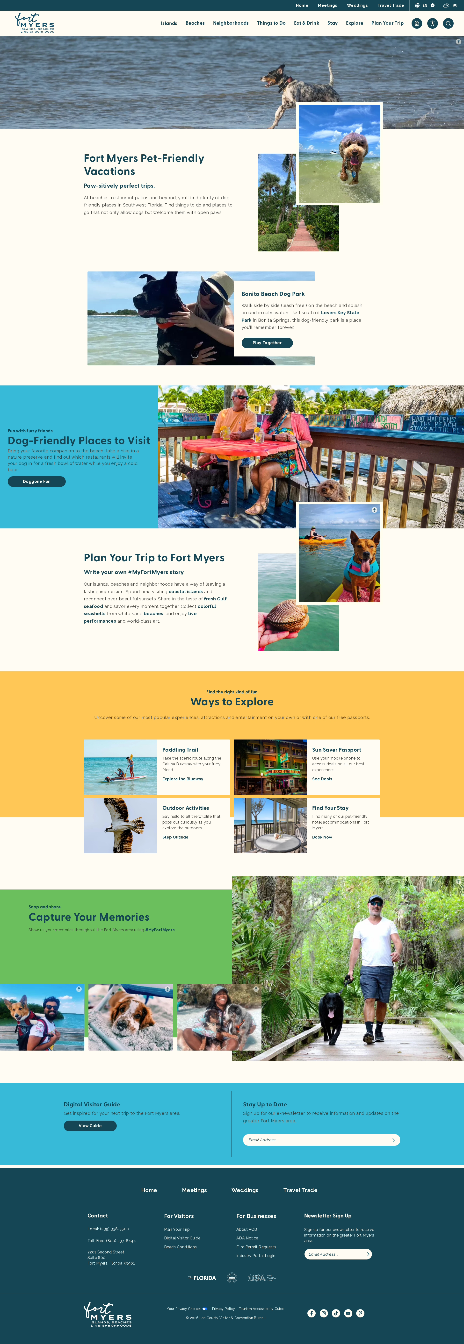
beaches (153, 613)
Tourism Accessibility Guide (261, 1309)
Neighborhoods (231, 23)
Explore (354, 23)
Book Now (322, 837)
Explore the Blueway (182, 779)
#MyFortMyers (160, 930)
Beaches (195, 23)
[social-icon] (417, 23)
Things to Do (271, 23)
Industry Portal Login (255, 1255)
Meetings (327, 5)
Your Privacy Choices (184, 1309)
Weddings (357, 5)
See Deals (322, 779)
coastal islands (186, 591)
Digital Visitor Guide (182, 1238)
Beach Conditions (180, 1247)
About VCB (246, 1229)
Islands (169, 23)
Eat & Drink (306, 23)
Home (302, 5)
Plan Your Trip (387, 23)
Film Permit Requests (256, 1247)
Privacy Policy (223, 1309)
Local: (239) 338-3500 (108, 1229)
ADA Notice (247, 1238)
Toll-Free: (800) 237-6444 (111, 1240)
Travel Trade (390, 5)
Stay (332, 23)
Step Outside (175, 837)
